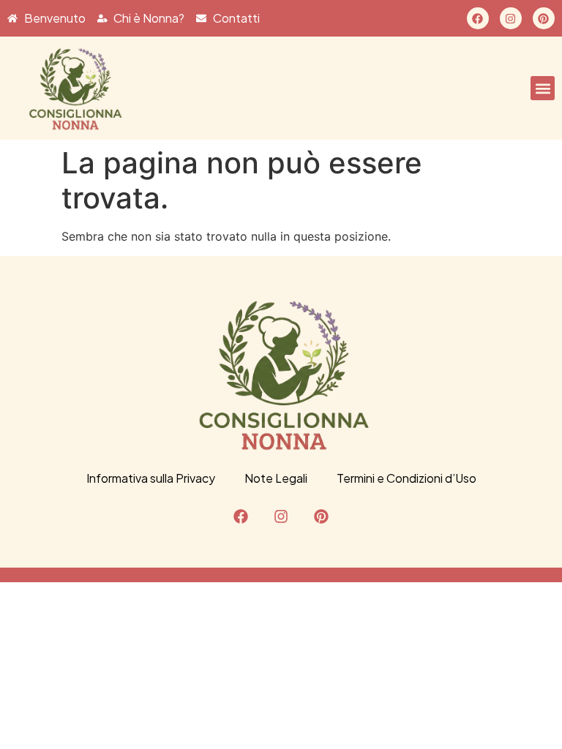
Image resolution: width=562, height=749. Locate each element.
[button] (543, 88)
